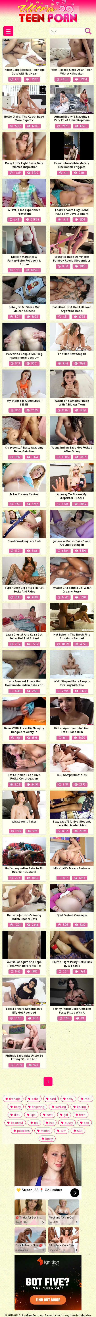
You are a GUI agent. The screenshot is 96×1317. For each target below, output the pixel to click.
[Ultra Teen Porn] (48, 12)
